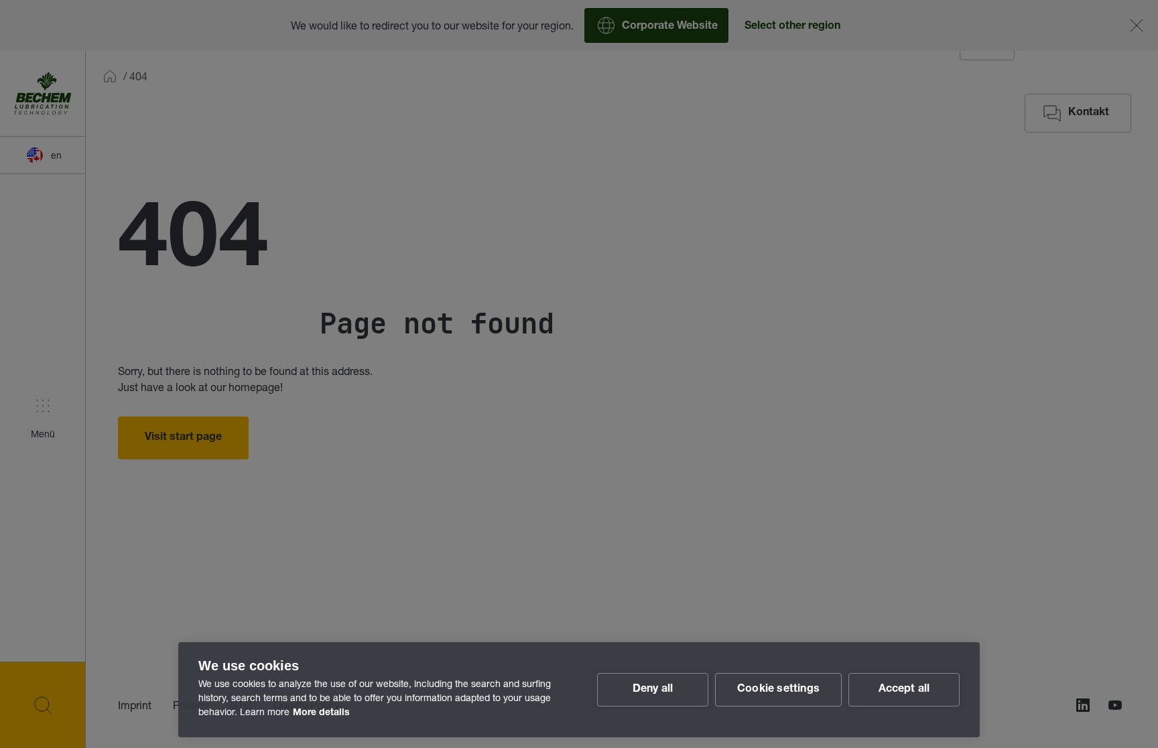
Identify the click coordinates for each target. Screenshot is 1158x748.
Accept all (904, 689)
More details (321, 713)
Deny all (653, 689)
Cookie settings (778, 689)
